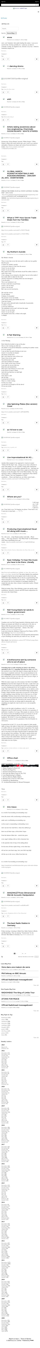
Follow (36, 956)
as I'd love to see (14, 430)
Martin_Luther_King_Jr (9, 116)
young (7, 649)
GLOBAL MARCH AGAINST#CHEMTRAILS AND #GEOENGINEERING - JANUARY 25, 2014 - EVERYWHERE (18, 174)
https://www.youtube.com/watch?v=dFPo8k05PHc (15, 412)
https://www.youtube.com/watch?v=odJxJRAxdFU (15, 905)
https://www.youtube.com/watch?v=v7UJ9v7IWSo (15, 234)
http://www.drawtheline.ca (17, 633)
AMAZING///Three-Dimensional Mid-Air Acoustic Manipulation (21, 894)
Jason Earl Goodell (10, 664)
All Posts (4, 18)
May (2, 1062)
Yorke (29, 550)
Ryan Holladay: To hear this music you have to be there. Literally (22, 561)
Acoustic (6, 913)
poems (3, 1033)
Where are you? (14, 497)
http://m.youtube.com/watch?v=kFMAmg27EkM (15, 479)
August (3, 1058)
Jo (6, 975)
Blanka (12, 39)
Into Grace (12, 807)
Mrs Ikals (13, 809)
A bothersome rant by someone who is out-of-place (21, 661)
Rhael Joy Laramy (15, 254)
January (3, 1068)
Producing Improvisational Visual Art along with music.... (22, 530)
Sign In (37, 1)
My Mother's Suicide (16, 252)
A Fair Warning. (14, 335)
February (3, 1048)
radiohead (4, 1021)
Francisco (14, 550)
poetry (3, 1029)
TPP (5, 241)
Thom (26, 550)
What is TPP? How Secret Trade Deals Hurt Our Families (21, 219)
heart (8, 447)
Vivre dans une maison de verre (15, 967)
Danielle (9, 550)
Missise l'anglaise (9, 969)
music (5, 599)
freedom (10, 748)
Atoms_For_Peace (8, 89)
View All (36, 985)
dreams (5, 447)
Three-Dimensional (22, 913)
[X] (3, 59)
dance (13, 89)
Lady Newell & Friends (11, 995)
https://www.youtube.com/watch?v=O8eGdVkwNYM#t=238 (12, 147)
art (31, 550)
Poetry (5, 325)
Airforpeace (8, 133)
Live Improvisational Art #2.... (20, 457)
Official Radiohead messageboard (16, 980)
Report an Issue (14, 1339)
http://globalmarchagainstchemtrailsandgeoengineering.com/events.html (19, 199)
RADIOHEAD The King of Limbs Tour (18, 993)
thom (2, 1035)
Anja (7, 927)
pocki (7, 982)
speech (27, 748)
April (2, 1064)
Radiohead (4, 1017)
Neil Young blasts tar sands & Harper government (20, 611)
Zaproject (8, 408)
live (33, 550)
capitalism (6, 748)
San (23, 550)
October (3, 1055)
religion (20, 748)
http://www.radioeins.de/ (27, 934)
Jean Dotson (13, 499)
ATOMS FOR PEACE (10, 999)
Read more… (4, 50)
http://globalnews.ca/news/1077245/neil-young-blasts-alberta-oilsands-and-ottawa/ (19, 641)
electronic (4, 1023)
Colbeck (5, 550)
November (4, 1054)
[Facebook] (8, 59)
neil (4, 649)
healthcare (15, 748)
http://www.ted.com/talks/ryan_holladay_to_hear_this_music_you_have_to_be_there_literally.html (19, 573)
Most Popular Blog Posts (8, 989)
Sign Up (3, 1)
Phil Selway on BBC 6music (13, 973)
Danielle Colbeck (15, 459)
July (2, 1060)
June (2, 1061)
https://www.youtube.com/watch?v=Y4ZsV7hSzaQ (15, 230)
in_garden (12, 447)
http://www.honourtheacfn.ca (14, 629)
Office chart (12, 758)
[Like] (37, 59)
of (18, 748)
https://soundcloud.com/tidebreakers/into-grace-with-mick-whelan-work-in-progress (19, 866)
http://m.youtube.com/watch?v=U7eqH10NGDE (19, 542)
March (3, 1047)
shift (9, 99)
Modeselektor (19, 550)
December (4, 1053)
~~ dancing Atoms (15, 66)
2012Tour (4, 1031)
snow (9, 37)
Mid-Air (16, 913)
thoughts (3, 1027)
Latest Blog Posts (6, 964)
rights (24, 748)
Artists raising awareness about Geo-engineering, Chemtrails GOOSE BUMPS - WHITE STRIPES (22, 129)
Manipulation (11, 913)
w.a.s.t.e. (13, 760)
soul (16, 447)
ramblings (4, 1025)
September (4, 1057)
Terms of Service (26, 1339)
